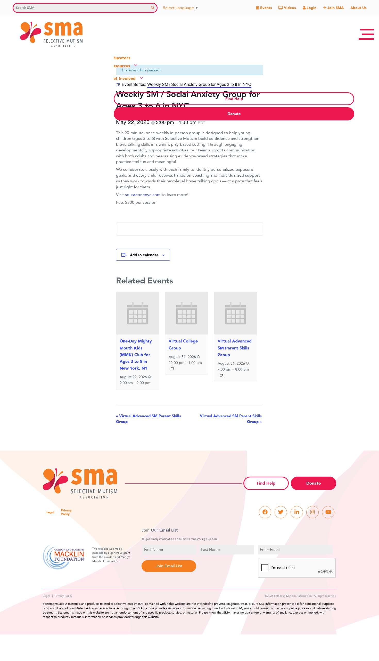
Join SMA (335, 7)
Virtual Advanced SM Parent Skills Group (235, 347)
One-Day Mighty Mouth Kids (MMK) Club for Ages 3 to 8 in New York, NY (136, 354)
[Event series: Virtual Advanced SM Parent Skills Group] (221, 375)
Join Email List (168, 566)
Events (265, 7)
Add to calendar (144, 255)
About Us (358, 7)
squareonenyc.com (143, 195)
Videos (289, 7)
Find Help (266, 483)
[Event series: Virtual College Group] (172, 368)
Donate (313, 483)
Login (311, 7)
